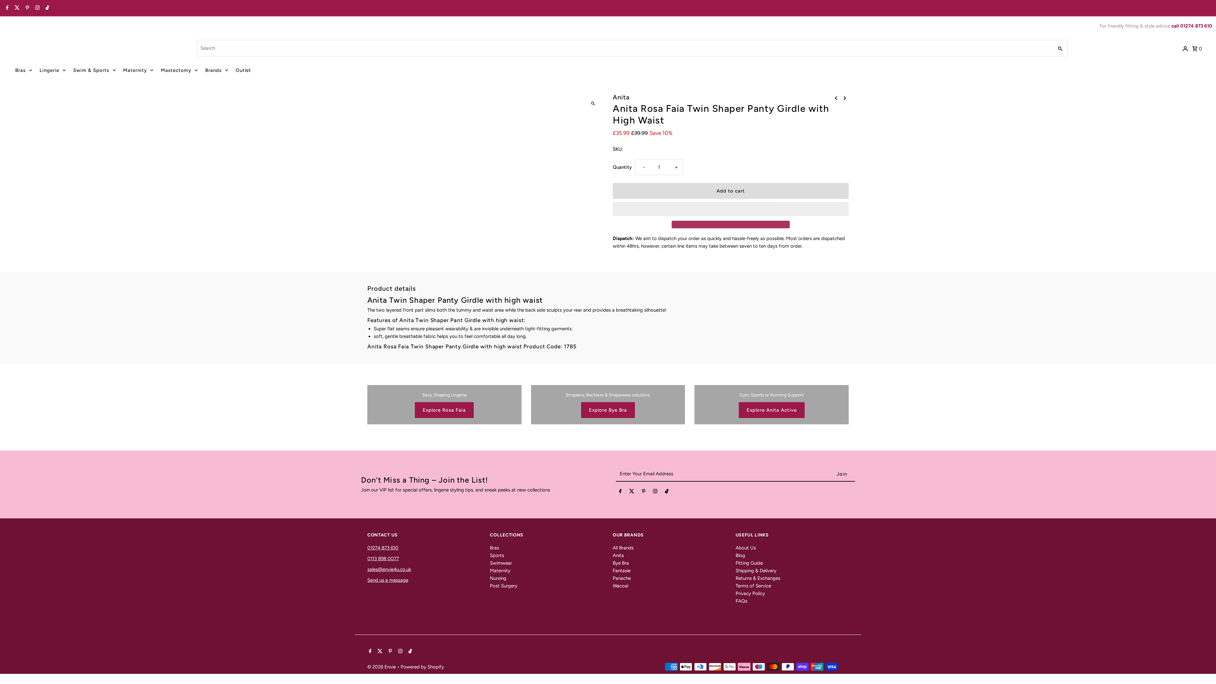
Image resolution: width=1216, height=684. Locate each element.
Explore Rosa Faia (444, 410)
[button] (731, 209)
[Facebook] (6, 8)
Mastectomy (176, 70)
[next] (845, 97)
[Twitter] (16, 8)
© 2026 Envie (382, 667)
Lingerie (49, 70)
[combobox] (624, 48)
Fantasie (621, 570)
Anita (618, 555)
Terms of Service (753, 586)
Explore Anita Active (772, 410)
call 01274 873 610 (1191, 26)
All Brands (623, 548)
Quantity (622, 167)
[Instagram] (37, 8)
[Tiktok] (46, 8)
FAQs (741, 601)
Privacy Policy (750, 593)
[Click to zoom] (593, 104)
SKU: (618, 149)
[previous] (836, 97)
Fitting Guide (749, 563)
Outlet (243, 70)
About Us (746, 548)
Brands (213, 70)
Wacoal (620, 586)
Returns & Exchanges (758, 578)
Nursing (498, 578)
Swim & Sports (91, 70)
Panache (622, 578)
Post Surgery (503, 586)
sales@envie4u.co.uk (389, 569)
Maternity (135, 70)
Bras (20, 70)
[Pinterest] (26, 8)
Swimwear (501, 563)
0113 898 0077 (383, 558)
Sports (497, 555)
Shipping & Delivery (756, 570)
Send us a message (387, 580)
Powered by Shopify (422, 667)
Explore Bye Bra (608, 410)
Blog (740, 555)
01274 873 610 (382, 548)
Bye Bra (621, 563)
